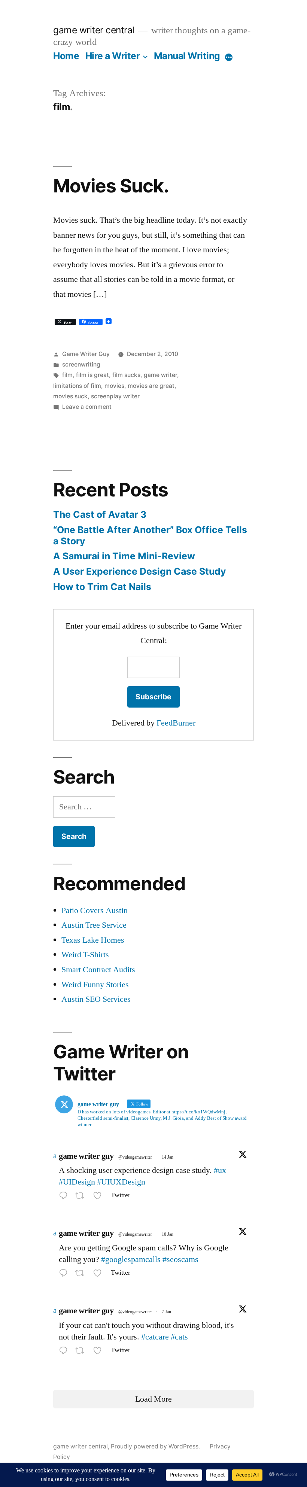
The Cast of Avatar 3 (99, 514)
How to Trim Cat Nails (102, 586)
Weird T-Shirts (85, 954)
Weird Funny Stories (95, 984)
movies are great (151, 385)
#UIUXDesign (121, 1182)
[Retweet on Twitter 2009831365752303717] (82, 1274)
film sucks (126, 374)
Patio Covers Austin (94, 910)
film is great (92, 374)
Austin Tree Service (94, 925)
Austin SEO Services (96, 999)
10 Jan (167, 1234)
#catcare (155, 1337)
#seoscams (180, 1259)
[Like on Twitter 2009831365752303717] (100, 1274)
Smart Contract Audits (98, 969)
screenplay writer (115, 396)
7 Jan (166, 1312)
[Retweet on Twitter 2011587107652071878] (82, 1197)
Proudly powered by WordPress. (156, 1446)
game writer (160, 374)
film (67, 374)
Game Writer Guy (86, 354)
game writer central (93, 30)
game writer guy (86, 1156)
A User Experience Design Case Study (139, 571)
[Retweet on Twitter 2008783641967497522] (82, 1352)
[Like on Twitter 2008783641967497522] (100, 1352)
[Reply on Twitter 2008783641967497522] (65, 1352)
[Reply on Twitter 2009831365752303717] (65, 1274)
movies (114, 385)
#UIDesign (77, 1182)
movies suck (70, 396)
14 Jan (167, 1157)
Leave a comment (87, 406)
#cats (179, 1337)
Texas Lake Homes (92, 940)
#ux (220, 1170)
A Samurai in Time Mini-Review (124, 556)
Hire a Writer (112, 55)
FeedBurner (175, 723)
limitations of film (77, 385)
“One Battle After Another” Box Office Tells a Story (150, 535)
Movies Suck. (111, 185)
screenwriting (81, 364)
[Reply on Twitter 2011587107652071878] (65, 1197)
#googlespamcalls (131, 1259)
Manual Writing (187, 55)
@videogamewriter (135, 1157)
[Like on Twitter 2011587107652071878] (100, 1197)
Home (66, 55)
